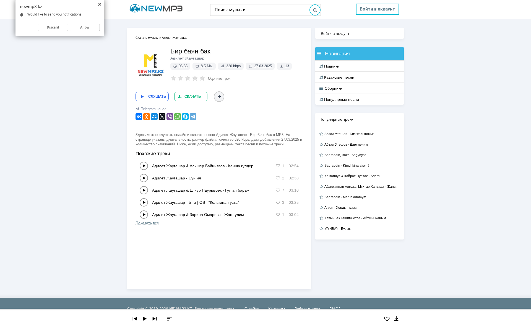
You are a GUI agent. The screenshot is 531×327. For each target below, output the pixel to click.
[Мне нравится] (278, 166)
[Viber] (169, 116)
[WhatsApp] (177, 116)
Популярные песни (341, 99)
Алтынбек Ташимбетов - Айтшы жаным (355, 218)
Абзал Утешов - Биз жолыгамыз (349, 134)
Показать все (147, 223)
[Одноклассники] (146, 116)
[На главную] (168, 9)
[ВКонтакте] (139, 116)
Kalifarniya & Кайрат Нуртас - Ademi (352, 176)
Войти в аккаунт (377, 9)
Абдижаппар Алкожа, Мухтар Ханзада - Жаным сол (362, 187)
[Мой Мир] (154, 116)
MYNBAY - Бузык (337, 229)
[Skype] (185, 116)
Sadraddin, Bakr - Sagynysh (345, 155)
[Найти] (315, 10)
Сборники (333, 88)
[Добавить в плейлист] (219, 96)
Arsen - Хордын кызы (340, 208)
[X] (162, 116)
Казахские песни (339, 77)
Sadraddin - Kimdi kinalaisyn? (346, 166)
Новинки (331, 66)
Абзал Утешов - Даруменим (346, 144)
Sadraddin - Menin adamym (345, 197)
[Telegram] (193, 116)
